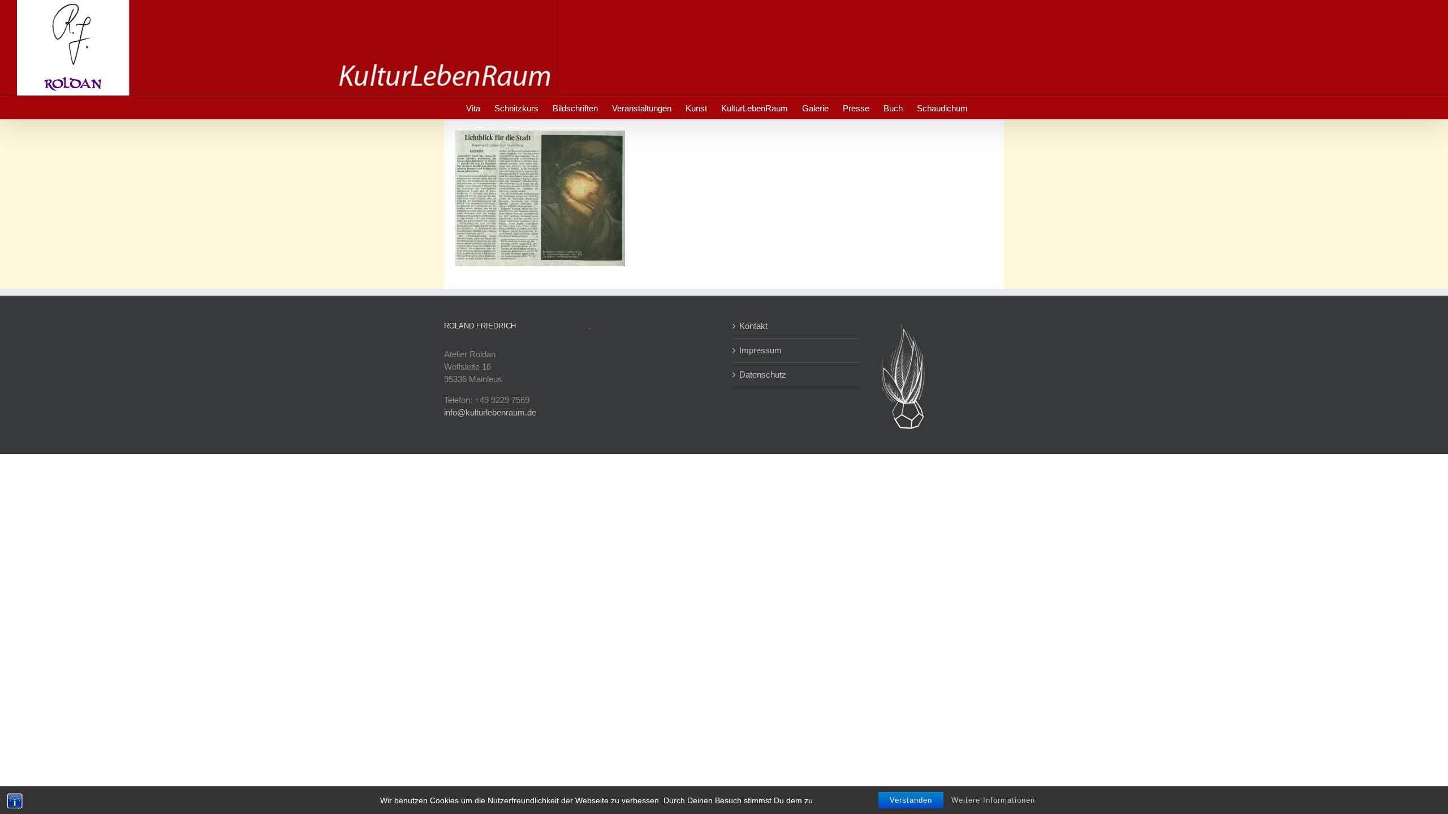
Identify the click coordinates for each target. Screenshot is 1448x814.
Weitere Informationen (993, 800)
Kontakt (753, 326)
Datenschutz (762, 374)
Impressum (760, 350)
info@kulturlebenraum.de (490, 412)
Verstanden (911, 800)
